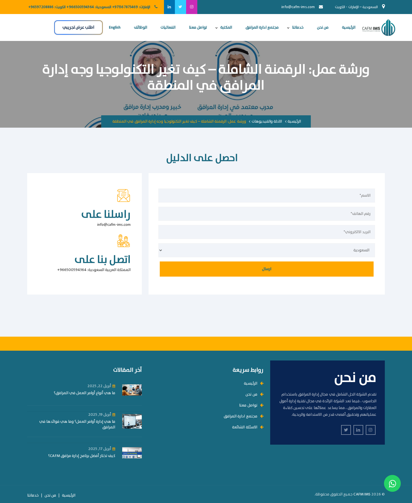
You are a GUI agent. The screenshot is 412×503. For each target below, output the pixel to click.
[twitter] (180, 7)
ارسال (266, 269)
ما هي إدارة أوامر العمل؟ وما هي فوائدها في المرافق (77, 424)
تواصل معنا (198, 27)
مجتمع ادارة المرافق (262, 27)
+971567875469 (125, 7)
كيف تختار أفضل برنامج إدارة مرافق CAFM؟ (81, 456)
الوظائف (140, 27)
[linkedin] (169, 7)
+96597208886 (41, 7)
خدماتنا (298, 27)
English (115, 27)
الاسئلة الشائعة (244, 427)
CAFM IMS (362, 494)
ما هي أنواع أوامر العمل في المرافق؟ (84, 393)
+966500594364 (80, 7)
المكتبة (226, 27)
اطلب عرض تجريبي (78, 27)
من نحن (322, 27)
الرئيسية (348, 27)
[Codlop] (378, 27)
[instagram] (191, 7)
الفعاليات (168, 27)
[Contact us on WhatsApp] (392, 483)
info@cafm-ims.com (298, 7)
